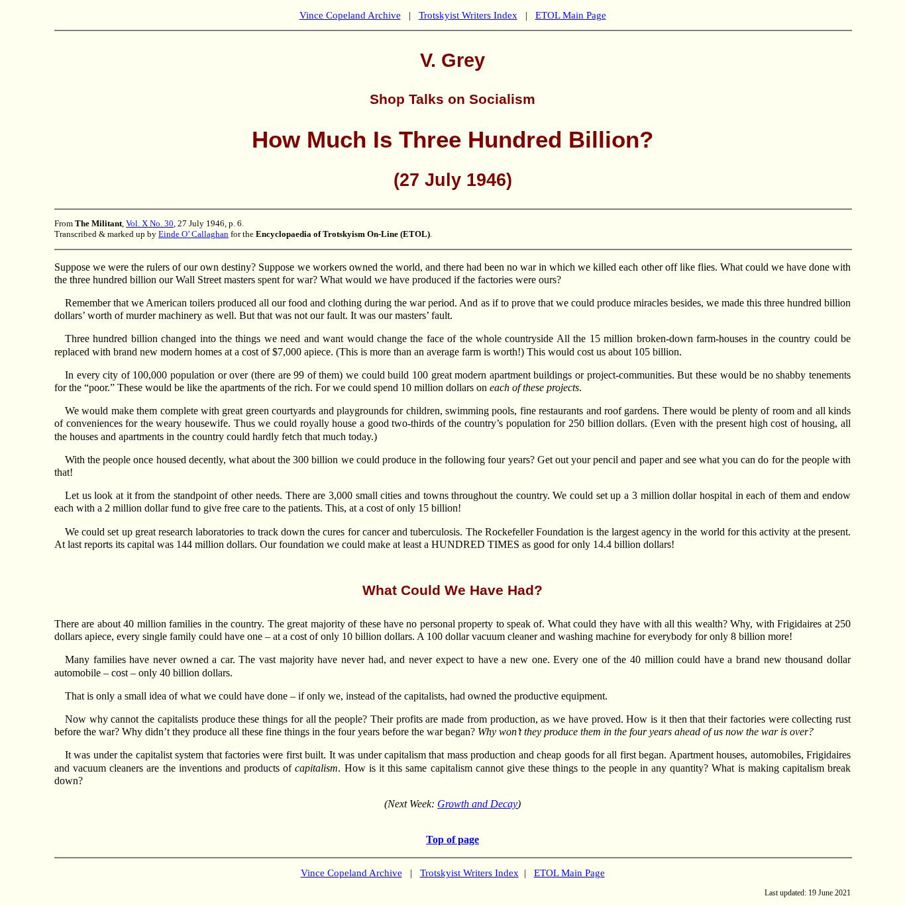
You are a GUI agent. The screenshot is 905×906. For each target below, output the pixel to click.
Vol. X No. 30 (150, 223)
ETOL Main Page (570, 15)
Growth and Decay (477, 803)
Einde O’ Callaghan (193, 234)
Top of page (452, 839)
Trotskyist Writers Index (468, 15)
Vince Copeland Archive (350, 15)
